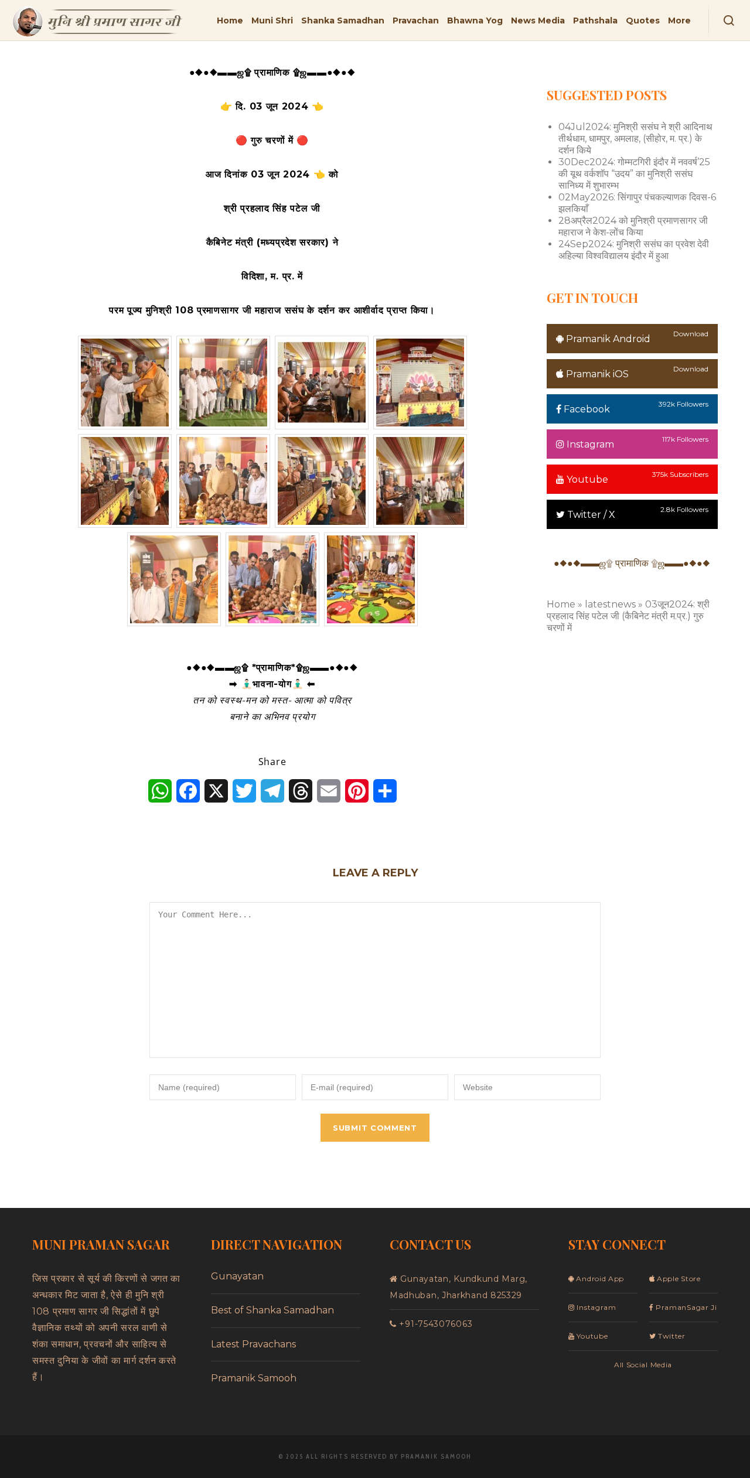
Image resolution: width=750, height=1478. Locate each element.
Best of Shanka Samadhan (272, 1310)
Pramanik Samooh (253, 1378)
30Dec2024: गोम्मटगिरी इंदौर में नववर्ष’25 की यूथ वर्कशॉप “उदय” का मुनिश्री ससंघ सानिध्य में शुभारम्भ (634, 173)
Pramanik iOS (596, 374)
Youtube (586, 479)
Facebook (585, 409)
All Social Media (643, 1364)
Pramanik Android (607, 338)
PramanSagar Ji (685, 1307)
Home (561, 604)
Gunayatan (237, 1276)
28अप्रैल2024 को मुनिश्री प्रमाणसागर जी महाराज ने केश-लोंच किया (633, 226)
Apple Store (677, 1278)
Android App (599, 1278)
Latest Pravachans (253, 1344)
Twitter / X (590, 514)
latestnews (610, 604)
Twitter (671, 1336)
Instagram (589, 444)
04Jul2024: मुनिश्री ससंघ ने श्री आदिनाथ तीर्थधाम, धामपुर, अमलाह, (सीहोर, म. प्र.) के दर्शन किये (635, 138)
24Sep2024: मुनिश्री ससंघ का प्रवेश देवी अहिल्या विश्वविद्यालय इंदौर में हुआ (633, 249)
